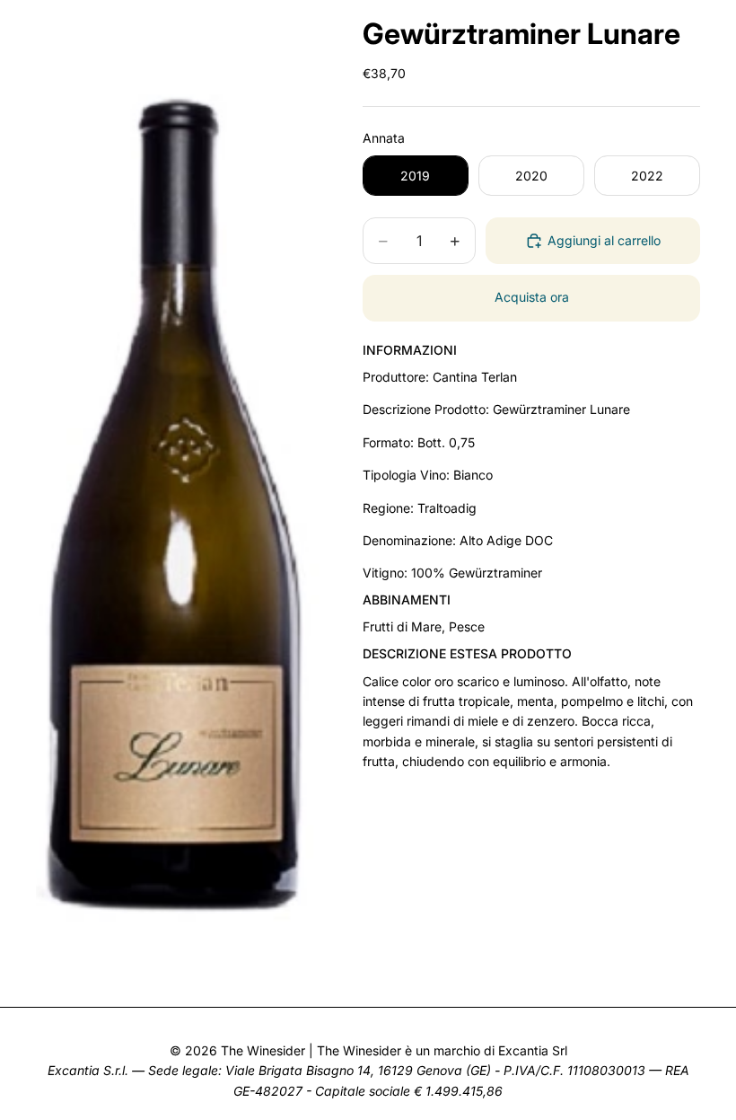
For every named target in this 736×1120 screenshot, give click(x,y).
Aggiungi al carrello (604, 240)
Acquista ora (532, 296)
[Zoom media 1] (178, 496)
